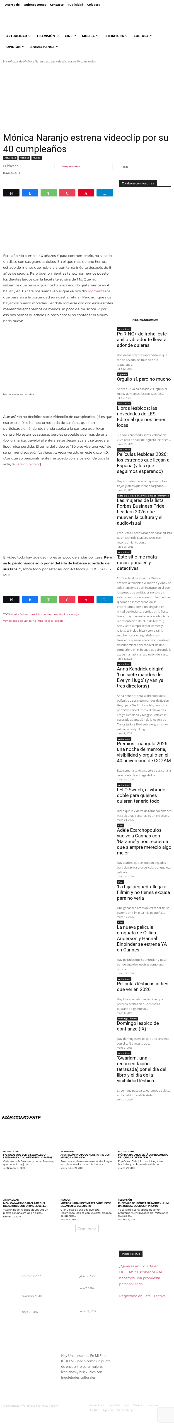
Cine (120, 825)
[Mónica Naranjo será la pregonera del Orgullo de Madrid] (144, 1136)
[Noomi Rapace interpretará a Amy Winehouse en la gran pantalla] (11, 1286)
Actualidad (17, 61)
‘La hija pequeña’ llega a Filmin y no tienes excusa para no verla (143, 892)
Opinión (122, 374)
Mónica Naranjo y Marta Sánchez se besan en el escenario (85, 1204)
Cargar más (85, 1228)
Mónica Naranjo (68, 614)
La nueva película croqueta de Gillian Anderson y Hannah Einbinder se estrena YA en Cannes (142, 938)
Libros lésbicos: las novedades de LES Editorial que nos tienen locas (142, 416)
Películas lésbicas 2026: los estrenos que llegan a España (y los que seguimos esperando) (143, 463)
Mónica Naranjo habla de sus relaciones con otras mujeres (24, 1204)
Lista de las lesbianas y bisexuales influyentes (143, 495)
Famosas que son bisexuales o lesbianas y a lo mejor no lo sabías (27, 1156)
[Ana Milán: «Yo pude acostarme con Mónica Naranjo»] (86, 1136)
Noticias (24, 157)
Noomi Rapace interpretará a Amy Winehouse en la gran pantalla (38, 1286)
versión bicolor (28, 464)
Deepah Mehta (71, 166)
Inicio (6, 61)
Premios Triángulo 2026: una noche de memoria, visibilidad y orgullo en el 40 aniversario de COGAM (144, 752)
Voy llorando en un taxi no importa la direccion (33, 620)
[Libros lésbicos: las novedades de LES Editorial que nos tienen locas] (69, 1302)
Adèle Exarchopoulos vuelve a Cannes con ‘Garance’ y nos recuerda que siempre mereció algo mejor (144, 841)
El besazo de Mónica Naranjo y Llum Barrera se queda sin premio (143, 1204)
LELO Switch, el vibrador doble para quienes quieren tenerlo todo (142, 795)
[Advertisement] (87, 98)
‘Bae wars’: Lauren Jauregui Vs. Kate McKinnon (32, 1267)
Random (66, 1200)
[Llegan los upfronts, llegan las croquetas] (11, 1306)
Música (37, 157)
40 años (15, 614)
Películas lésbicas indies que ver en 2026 (142, 986)
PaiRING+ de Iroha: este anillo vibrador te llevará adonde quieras (142, 339)
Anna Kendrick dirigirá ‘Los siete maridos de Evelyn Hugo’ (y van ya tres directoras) (140, 677)
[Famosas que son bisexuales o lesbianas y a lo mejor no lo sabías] (29, 1136)
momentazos (99, 291)
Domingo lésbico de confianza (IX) (138, 1026)
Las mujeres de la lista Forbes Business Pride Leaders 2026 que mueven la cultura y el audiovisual (140, 512)
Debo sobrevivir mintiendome (39, 614)
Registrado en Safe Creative (142, 1296)
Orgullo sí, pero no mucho (144, 379)
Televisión (125, 1200)
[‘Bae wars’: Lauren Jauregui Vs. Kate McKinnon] (11, 1266)
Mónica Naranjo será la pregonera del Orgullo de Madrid (143, 1156)
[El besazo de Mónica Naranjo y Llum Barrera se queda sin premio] (144, 1184)
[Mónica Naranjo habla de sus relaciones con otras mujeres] (29, 1184)
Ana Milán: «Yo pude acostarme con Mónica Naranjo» (85, 1156)
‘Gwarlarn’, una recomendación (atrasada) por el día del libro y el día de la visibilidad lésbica (141, 1069)
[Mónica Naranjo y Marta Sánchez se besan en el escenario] (86, 1184)
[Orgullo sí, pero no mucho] (69, 1286)
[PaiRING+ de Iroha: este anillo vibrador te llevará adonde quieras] (69, 1266)
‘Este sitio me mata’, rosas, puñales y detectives (137, 562)
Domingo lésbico (127, 1018)
